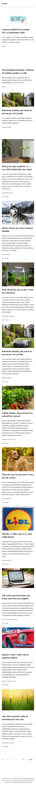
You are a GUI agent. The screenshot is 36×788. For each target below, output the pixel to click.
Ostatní (4, 46)
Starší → (31, 759)
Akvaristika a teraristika (8, 316)
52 (23, 759)
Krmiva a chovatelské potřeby (9, 619)
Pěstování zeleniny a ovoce (9, 439)
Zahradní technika (6, 127)
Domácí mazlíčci (6, 254)
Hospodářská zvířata (7, 193)
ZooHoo (4, 3)
